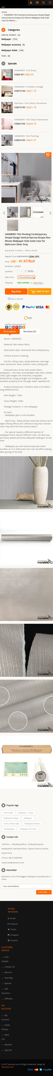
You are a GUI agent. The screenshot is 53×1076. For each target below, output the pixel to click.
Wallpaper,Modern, (32, 823)
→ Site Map (7, 977)
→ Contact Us (8, 966)
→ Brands (6, 983)
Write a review (31, 250)
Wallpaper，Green (25, 812)
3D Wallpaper (9, 829)
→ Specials (6, 1050)
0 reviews (18, 250)
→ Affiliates (7, 998)
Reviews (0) (29, 331)
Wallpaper (9, 39)
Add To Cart (43, 291)
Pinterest (14, 940)
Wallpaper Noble (12, 50)
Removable (8, 812)
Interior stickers (10, 35)
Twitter (13, 929)
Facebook (13, 924)
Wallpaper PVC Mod (28, 829)
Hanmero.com (7, 1067)
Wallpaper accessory (13, 44)
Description (10, 331)
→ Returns (6, 972)
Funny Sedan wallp (11, 823)
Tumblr (13, 918)
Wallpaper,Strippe (11, 818)
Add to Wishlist (17, 299)
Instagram (14, 935)
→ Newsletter (8, 1044)
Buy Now (16, 291)
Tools (5, 55)
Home (4, 12)
